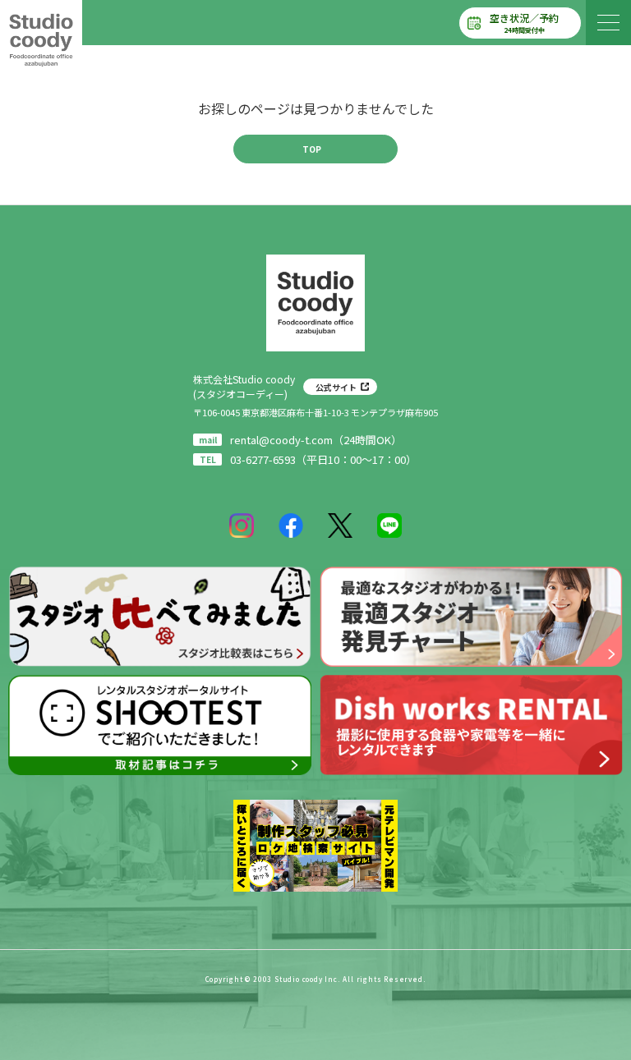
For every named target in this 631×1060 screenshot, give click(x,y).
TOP (311, 149)
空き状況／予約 (524, 22)
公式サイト (336, 387)
